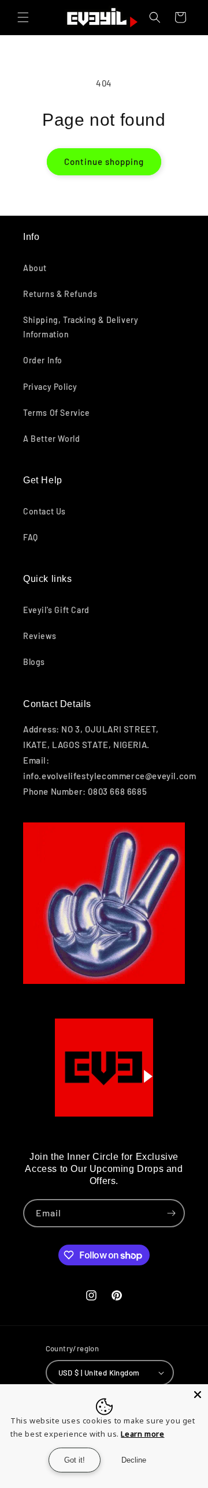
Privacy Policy (50, 387)
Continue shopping (104, 161)
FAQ (30, 537)
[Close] (197, 1394)
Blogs (34, 662)
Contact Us (44, 511)
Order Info (42, 360)
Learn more (142, 1434)
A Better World (51, 439)
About (35, 268)
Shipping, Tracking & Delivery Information (80, 327)
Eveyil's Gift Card (56, 610)
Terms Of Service (56, 413)
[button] (23, 17)
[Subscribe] (171, 1213)
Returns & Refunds (60, 294)
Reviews (39, 636)
